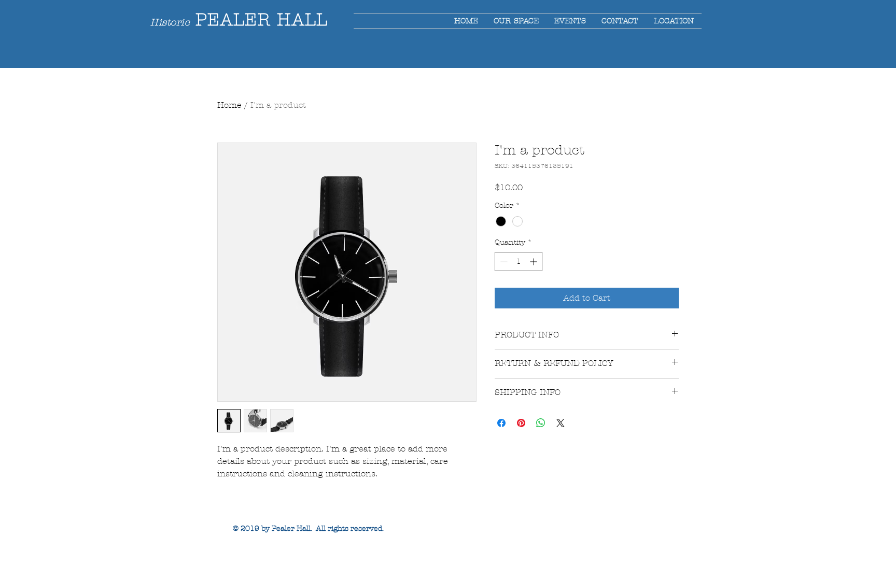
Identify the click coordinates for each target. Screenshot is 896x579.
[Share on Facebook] (501, 423)
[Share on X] (560, 423)
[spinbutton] (518, 261)
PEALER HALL (258, 20)
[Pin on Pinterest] (521, 423)
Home (229, 105)
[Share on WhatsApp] (541, 423)
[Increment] (534, 261)
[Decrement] (502, 261)
